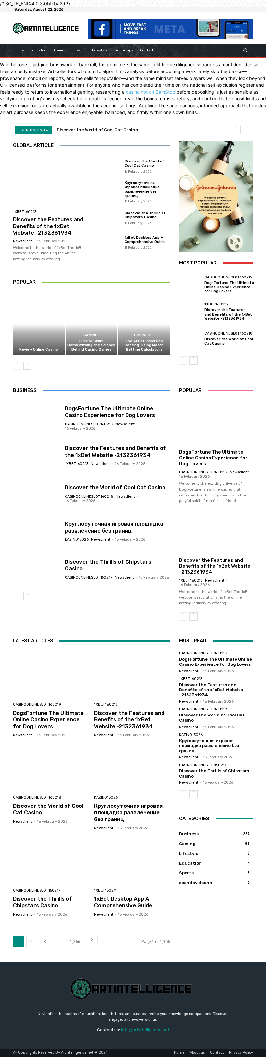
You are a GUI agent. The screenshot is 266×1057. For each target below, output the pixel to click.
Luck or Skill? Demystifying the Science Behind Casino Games (91, 345)
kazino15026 (77, 539)
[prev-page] (17, 366)
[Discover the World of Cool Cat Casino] (107, 166)
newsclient (22, 241)
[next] (247, 130)
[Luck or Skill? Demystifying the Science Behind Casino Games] (91, 324)
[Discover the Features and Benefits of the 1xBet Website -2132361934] (51, 181)
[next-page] (27, 366)
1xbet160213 (24, 211)
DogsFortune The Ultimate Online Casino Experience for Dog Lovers (229, 287)
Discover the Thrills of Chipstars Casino (145, 215)
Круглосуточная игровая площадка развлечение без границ (142, 189)
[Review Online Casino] (39, 324)
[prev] (237, 130)
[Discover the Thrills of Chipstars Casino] (107, 217)
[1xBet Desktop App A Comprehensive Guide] (107, 242)
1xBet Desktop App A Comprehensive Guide (145, 240)
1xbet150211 (105, 890)
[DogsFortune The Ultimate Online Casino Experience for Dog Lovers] (190, 285)
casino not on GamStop (150, 92)
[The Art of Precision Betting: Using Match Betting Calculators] (144, 324)
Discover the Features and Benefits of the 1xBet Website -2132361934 (48, 226)
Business (143, 335)
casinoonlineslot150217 (88, 577)
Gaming (90, 335)
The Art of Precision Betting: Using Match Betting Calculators (144, 345)
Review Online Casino (38, 349)
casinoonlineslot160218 (228, 333)
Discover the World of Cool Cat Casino (97, 129)
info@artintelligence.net (145, 1029)
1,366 (75, 941)
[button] (245, 50)
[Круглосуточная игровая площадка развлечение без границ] (107, 192)
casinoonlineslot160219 (228, 277)
